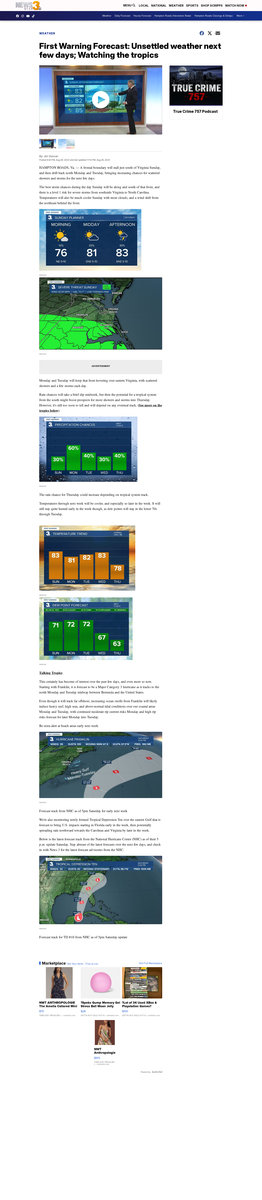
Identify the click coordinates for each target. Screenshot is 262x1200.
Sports (192, 5)
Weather (176, 5)
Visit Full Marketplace (150, 963)
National (158, 5)
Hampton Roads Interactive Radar (172, 15)
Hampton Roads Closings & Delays (213, 15)
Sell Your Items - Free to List (82, 963)
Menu (127, 5)
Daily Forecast (122, 15)
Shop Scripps (212, 5)
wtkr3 (23, 16)
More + (240, 15)
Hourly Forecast (142, 15)
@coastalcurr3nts (34, 16)
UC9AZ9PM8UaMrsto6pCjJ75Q (28, 16)
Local (144, 5)
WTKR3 (18, 16)
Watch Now (235, 5)
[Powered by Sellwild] (157, 1072)
